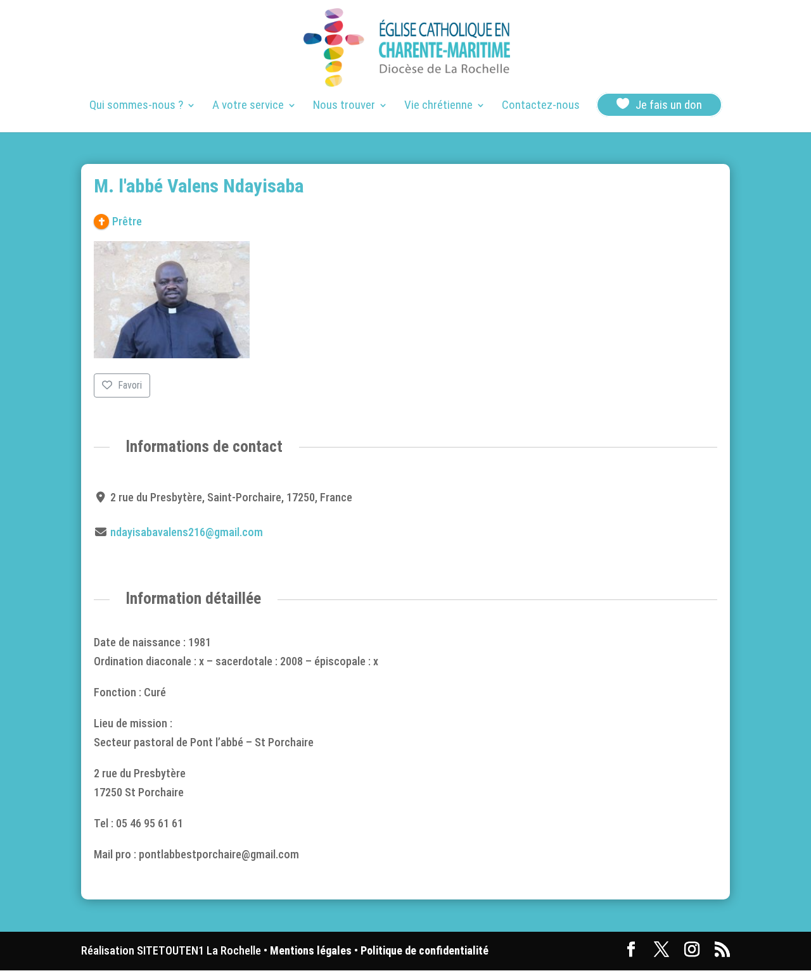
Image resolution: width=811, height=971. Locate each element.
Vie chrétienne (438, 106)
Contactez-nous (541, 106)
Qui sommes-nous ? (136, 106)
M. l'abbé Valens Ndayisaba (198, 186)
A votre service (248, 106)
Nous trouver (344, 106)
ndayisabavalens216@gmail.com (186, 532)
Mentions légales (311, 950)
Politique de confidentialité (425, 950)
